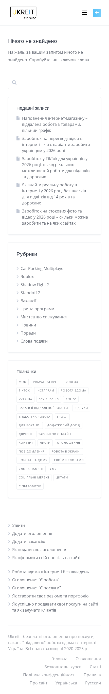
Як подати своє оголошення (39, 549)
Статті (95, 667)
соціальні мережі (34, 477)
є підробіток (30, 486)
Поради (28, 333)
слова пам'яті (31, 469)
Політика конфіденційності (49, 675)
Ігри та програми (37, 309)
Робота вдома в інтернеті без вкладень (50, 572)
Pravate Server (46, 382)
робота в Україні (66, 451)
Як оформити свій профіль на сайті (46, 557)
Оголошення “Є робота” (35, 580)
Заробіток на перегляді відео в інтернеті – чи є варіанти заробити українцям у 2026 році (56, 144)
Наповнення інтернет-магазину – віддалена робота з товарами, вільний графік (54, 124)
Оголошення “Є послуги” (36, 588)
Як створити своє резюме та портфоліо (50, 596)
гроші (62, 416)
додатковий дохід (63, 425)
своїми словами (69, 460)
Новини (28, 325)
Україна (25, 399)
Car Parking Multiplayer (43, 268)
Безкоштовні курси (63, 667)
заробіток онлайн (55, 434)
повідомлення (32, 451)
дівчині (25, 434)
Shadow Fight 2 (35, 284)
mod (22, 382)
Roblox (27, 276)
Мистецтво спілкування (44, 317)
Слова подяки (34, 341)
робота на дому (33, 460)
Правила (92, 675)
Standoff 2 (30, 292)
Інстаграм (45, 390)
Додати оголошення (32, 533)
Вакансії (28, 301)
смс (53, 469)
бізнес (70, 399)
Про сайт (38, 683)
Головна (59, 658)
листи (45, 442)
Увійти (18, 525)
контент (26, 442)
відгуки (81, 408)
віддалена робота (34, 416)
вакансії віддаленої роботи (43, 408)
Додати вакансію (28, 541)
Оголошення (88, 658)
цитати (62, 477)
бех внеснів (49, 399)
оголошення (68, 442)
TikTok (24, 390)
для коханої (30, 425)
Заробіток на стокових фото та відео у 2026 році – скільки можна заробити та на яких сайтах (55, 217)
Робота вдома (73, 390)
